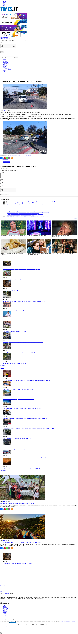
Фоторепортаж (6, 63)
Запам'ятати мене (5, 49)
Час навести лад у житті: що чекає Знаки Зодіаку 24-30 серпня (15, 310)
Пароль (1, 42)
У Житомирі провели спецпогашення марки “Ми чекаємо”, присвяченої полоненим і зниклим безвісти (23, 342)
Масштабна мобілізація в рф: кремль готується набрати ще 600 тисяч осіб (21, 207)
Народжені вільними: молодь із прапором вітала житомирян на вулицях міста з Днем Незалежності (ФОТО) (24, 301)
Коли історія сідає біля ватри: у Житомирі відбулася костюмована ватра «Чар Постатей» (20, 279)
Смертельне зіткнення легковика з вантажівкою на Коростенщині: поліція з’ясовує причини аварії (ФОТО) (28, 216)
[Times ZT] (39, 10)
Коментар (2, 172)
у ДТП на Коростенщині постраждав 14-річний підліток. (20, 155)
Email (1, 182)
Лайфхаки (5, 65)
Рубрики (4, 67)
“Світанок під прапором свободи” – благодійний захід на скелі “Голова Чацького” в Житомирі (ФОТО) (20, 542)
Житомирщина (5, 159)
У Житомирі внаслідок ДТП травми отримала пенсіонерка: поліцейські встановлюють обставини (26, 208)
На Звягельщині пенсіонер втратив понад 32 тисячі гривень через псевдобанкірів (23, 213)
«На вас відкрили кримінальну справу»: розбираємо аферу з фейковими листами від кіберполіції (21, 269)
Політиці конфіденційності (65, 621)
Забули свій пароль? (4, 54)
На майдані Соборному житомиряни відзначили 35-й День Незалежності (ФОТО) (19, 352)
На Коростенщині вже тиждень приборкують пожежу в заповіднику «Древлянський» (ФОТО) (25, 211)
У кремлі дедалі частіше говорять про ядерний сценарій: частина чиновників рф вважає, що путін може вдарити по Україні (31, 201)
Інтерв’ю (7, 68)
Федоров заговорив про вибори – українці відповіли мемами (14, 320)
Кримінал (5, 66)
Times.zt (4, 110)
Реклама (4, 70)
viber (4, 5)
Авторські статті (6, 62)
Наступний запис (6, 162)
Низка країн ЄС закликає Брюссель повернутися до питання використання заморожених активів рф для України (25, 457)
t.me (3, 3)
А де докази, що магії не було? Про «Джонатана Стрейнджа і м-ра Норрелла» (18, 290)
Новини (4, 60)
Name (1, 179)
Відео (4, 64)
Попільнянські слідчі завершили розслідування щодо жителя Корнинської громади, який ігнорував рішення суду (29, 205)
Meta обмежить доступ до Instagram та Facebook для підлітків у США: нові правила (23, 202)
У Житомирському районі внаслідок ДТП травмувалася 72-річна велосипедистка (23, 203)
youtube (4, 4)
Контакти (4, 71)
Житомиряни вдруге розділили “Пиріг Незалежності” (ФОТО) (15, 331)
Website (1, 185)
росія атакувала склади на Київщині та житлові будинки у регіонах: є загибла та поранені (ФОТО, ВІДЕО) (28, 212)
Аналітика (5, 61)
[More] (11, 158)
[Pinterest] (5, 158)
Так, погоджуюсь (12, 622)
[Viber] (9, 158)
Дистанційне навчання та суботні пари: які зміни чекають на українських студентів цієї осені (25, 214)
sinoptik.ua (7, 593)
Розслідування (8, 69)
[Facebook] (1, 158)
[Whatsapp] (7, 158)
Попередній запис (6, 161)
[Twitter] (3, 158)
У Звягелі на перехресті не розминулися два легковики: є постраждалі (20, 215)
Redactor (5, 501)
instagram (4, 2)
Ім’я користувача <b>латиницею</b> (7, 40)
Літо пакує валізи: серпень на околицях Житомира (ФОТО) (14, 363)
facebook (4, 1)
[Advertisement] (39, 76)
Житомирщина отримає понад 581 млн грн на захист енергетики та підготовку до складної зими (26, 204)
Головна (4, 59)
